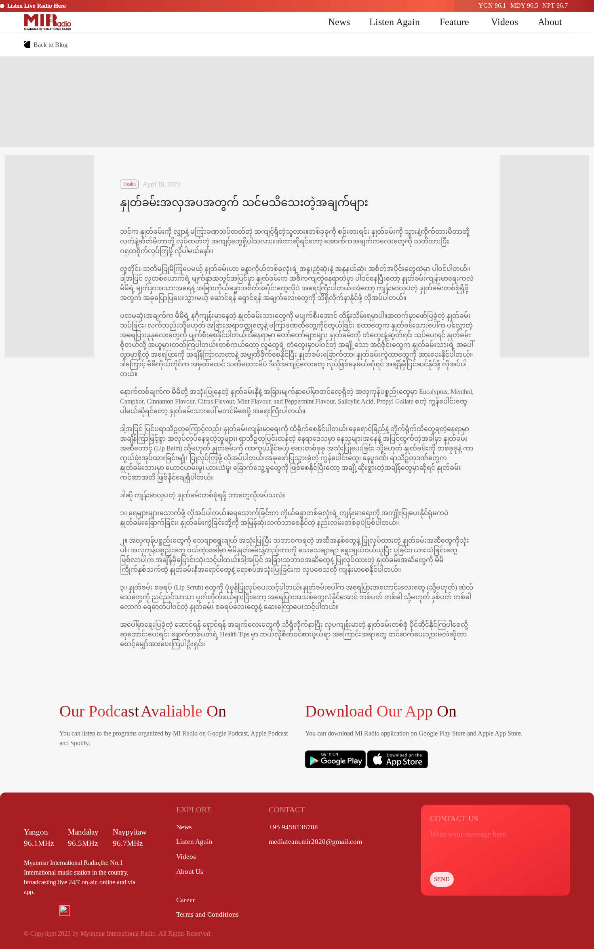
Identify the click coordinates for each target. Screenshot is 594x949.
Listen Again (394, 22)
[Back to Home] (48, 22)
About (550, 22)
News (339, 22)
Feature (454, 22)
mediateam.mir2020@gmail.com (315, 841)
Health (129, 184)
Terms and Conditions (207, 914)
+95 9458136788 (293, 827)
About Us (189, 871)
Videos (504, 22)
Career (185, 900)
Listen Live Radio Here (36, 5)
